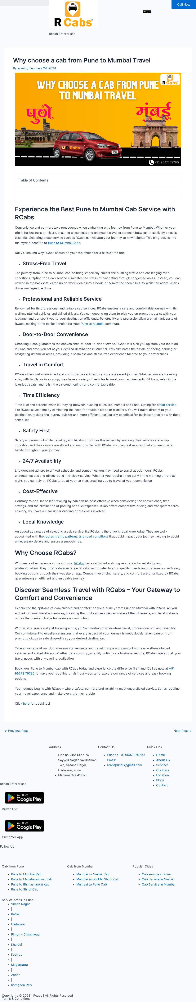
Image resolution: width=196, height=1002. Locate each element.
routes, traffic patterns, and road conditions (76, 536)
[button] (24, 3)
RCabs (79, 563)
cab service (167, 405)
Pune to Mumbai (92, 324)
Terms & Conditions (16, 998)
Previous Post (16, 730)
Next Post (183, 730)
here (26, 703)
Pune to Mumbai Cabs (64, 243)
